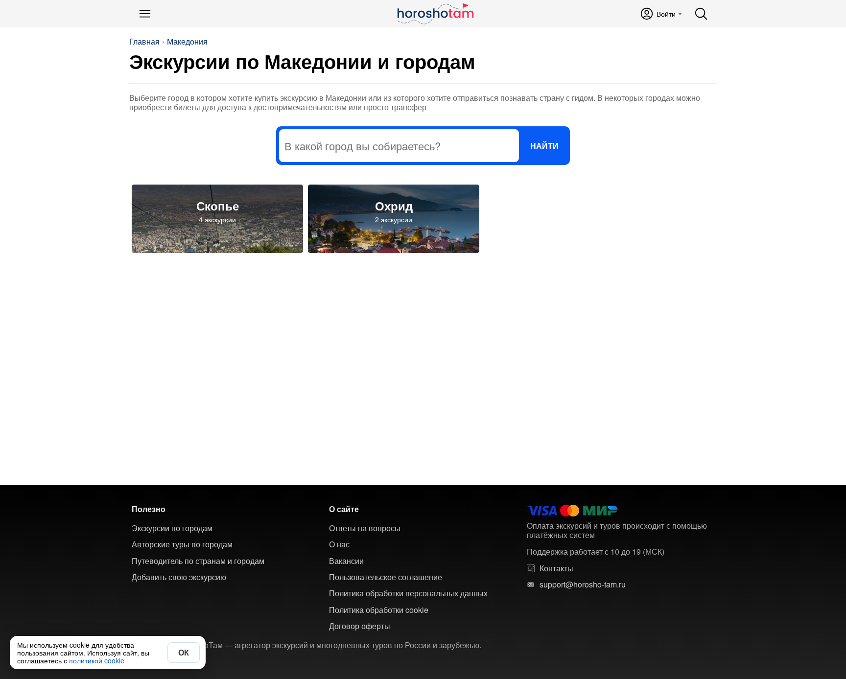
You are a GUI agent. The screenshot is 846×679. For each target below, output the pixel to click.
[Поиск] (701, 13)
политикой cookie (96, 660)
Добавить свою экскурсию (179, 577)
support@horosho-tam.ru (583, 584)
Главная (144, 41)
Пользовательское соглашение (385, 577)
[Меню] (145, 13)
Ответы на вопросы (364, 528)
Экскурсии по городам (172, 528)
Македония (187, 41)
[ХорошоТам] (435, 13)
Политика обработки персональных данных (408, 593)
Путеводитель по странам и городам (198, 561)
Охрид (394, 205)
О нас (339, 544)
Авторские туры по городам (182, 544)
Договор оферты (359, 626)
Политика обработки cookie (378, 610)
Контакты (556, 568)
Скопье (217, 205)
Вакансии (346, 561)
